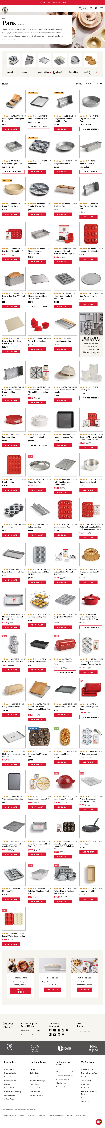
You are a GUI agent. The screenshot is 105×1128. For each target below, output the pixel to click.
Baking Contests (35, 1088)
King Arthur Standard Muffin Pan (63, 297)
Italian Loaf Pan (34, 527)
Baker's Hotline (35, 1077)
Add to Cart (11, 129)
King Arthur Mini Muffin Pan (64, 618)
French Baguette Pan (62, 341)
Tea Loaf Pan (59, 206)
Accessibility (21, 1115)
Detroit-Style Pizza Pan (38, 662)
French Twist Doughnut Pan (13, 936)
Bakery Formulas (61, 1083)
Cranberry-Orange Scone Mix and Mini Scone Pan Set (38, 392)
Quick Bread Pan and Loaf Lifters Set (39, 845)
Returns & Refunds (10, 1088)
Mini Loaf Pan (8, 891)
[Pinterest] (67, 1030)
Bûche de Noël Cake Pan (12, 662)
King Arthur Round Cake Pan (89, 120)
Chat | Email (85, 1031)
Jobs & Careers (86, 1080)
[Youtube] (54, 1034)
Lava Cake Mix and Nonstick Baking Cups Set (64, 252)
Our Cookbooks (35, 1091)
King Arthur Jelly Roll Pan (13, 572)
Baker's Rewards (9, 1095)
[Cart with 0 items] (96, 8)
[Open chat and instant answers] (99, 1122)
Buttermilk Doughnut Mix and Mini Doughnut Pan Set (90, 528)
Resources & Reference (63, 1086)
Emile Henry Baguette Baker (88, 708)
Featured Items (92, 84)
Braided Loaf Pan (61, 754)
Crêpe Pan (83, 844)
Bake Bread (52, 990)
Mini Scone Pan (34, 164)
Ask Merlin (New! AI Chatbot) (36, 1096)
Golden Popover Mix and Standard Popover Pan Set (90, 663)
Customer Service (10, 1080)
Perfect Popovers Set (88, 754)
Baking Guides (34, 1073)
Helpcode (69, 1115)
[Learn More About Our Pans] (91, 323)
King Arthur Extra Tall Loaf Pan (13, 297)
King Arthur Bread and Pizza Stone (11, 342)
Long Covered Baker (10, 707)
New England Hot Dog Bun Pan (13, 120)
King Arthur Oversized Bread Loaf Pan (11, 391)
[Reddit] (59, 1034)
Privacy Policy (31, 1115)
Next (100, 63)
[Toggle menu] (101, 8)
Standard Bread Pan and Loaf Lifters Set (12, 618)
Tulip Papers (84, 390)
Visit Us (83, 1077)
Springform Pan (8, 437)
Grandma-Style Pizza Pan (64, 707)
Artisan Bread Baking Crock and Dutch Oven (88, 618)
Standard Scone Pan (36, 206)
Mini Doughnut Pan (62, 527)
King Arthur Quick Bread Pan (89, 207)
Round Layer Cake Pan (89, 482)
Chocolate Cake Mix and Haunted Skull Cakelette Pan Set (64, 846)
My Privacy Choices (81, 1115)
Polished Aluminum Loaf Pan (38, 892)
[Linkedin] (50, 1034)
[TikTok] (54, 1030)
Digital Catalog (9, 1069)
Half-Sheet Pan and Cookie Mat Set (13, 755)
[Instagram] (59, 1030)
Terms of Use (42, 1115)
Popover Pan (7, 527)
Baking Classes (34, 1084)
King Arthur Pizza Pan (88, 296)
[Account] (91, 8)
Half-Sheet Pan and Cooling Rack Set (62, 483)
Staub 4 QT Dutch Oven (37, 437)
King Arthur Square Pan (12, 164)
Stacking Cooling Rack (37, 617)
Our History (85, 1084)
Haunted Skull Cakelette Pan (38, 755)
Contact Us (85, 1101)
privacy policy (30, 1035)
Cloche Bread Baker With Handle (64, 391)
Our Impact (85, 1088)
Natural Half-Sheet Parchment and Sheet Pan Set (39, 709)
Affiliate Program (9, 1099)
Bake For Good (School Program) (88, 1092)
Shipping (7, 1084)
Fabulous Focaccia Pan (63, 437)
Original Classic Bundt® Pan (89, 573)
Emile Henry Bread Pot (63, 799)
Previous (5, 63)
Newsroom (84, 1098)
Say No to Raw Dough (37, 1080)
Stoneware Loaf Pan (87, 891)
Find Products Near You (89, 1073)
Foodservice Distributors (63, 1079)
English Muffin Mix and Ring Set (63, 573)
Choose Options (39, 127)
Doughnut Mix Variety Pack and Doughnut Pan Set (90, 438)
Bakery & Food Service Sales (65, 1072)
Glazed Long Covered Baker (63, 663)
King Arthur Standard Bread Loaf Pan (63, 120)
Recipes (32, 1069)
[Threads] (63, 1030)
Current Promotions (10, 1077)
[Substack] (63, 1034)
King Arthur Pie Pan (62, 164)
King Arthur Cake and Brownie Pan (37, 252)
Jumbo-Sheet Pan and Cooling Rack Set (11, 845)
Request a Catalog (10, 1073)
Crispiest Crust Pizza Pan (12, 799)
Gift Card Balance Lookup (12, 1091)
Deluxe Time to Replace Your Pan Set (64, 892)
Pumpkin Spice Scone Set (38, 799)
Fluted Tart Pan (34, 482)
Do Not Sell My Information (56, 1115)
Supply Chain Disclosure (8, 1115)
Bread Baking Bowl (10, 206)
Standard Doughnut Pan (89, 251)
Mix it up (84, 990)
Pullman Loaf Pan (86, 164)
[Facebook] (50, 1030)
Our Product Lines (87, 1069)
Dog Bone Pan (8, 482)
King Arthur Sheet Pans (37, 119)
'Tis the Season (20, 991)
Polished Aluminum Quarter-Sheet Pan (87, 800)
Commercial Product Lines (64, 1075)
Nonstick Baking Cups (37, 341)
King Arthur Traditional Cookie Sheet (37, 297)
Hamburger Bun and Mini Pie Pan (38, 573)
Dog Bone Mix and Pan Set (13, 251)
